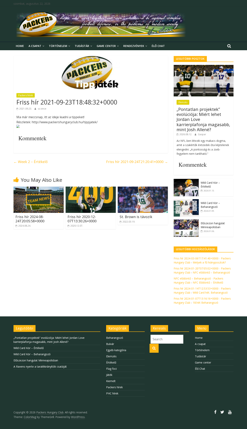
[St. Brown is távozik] (143, 189)
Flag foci (111, 368)
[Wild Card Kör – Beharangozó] (186, 201)
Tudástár (82, 46)
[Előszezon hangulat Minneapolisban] (186, 221)
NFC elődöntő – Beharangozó (211, 272)
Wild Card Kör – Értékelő (210, 184)
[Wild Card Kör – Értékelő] (186, 181)
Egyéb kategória (116, 350)
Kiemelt (111, 381)
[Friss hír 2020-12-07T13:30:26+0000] (91, 189)
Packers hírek (25, 95)
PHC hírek (112, 393)
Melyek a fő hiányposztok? (209, 262)
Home (20, 46)
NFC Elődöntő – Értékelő (208, 282)
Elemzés (182, 102)
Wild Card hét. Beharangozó (210, 292)
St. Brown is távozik (136, 216)
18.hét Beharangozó (205, 302)
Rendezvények (133, 46)
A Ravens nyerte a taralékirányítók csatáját (40, 366)
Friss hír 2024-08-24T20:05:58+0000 (29, 218)
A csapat (35, 46)
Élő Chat (158, 46)
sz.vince (42, 108)
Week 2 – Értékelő (31, 161)
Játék (109, 375)
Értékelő (111, 362)
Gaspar (202, 134)
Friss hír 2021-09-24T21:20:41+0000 (137, 161)
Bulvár (110, 344)
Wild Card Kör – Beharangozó (210, 205)
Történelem (58, 46)
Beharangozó (114, 338)
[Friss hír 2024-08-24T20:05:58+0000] (39, 189)
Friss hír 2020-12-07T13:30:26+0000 (82, 218)
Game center (106, 46)
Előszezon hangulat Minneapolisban (213, 225)
